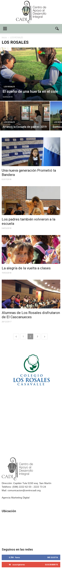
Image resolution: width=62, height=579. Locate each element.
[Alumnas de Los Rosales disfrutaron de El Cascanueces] (31, 294)
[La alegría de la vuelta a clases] (31, 249)
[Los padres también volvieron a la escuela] (31, 200)
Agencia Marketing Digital (15, 497)
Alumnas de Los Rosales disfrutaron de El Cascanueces (31, 315)
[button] (57, 28)
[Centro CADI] (31, 12)
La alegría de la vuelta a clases (26, 268)
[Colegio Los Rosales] (31, 393)
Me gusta (52, 557)
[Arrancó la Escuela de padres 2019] (25, 119)
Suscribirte (51, 564)
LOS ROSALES (9, 87)
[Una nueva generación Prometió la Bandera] (31, 151)
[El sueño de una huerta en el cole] (31, 74)
